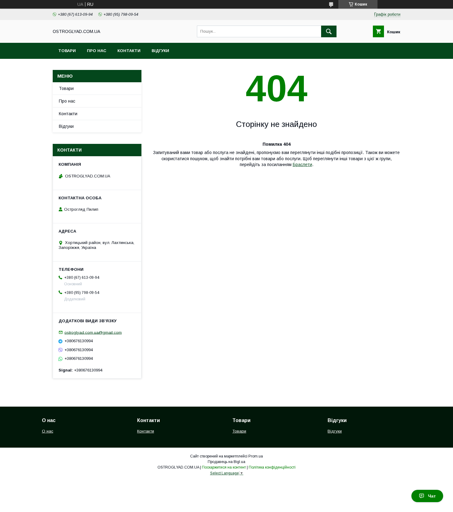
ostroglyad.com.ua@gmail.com (93, 332)
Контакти (129, 50)
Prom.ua (255, 456)
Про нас (96, 50)
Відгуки (160, 50)
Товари (67, 50)
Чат (432, 496)
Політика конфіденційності (272, 467)
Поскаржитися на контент (224, 467)
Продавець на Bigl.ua (226, 462)
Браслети (302, 164)
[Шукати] (329, 31)
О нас (47, 431)
